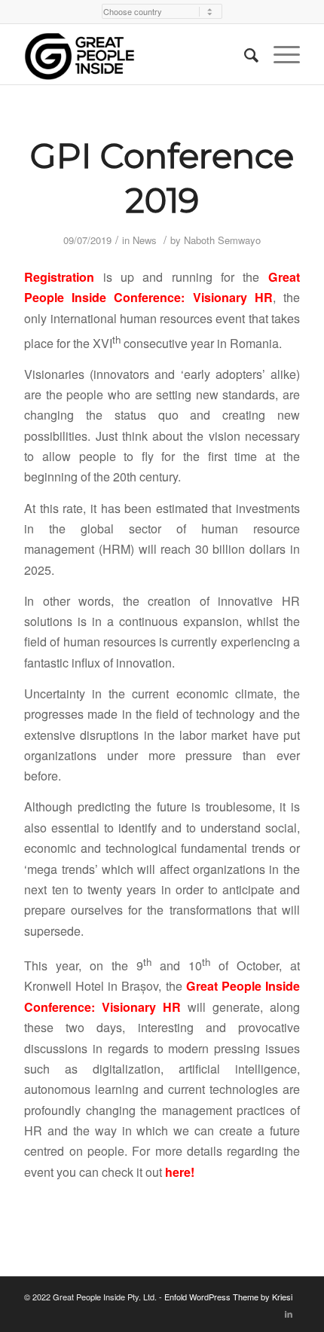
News (145, 240)
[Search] (243, 54)
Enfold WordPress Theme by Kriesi (228, 1297)
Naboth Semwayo (222, 240)
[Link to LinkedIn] (288, 1313)
